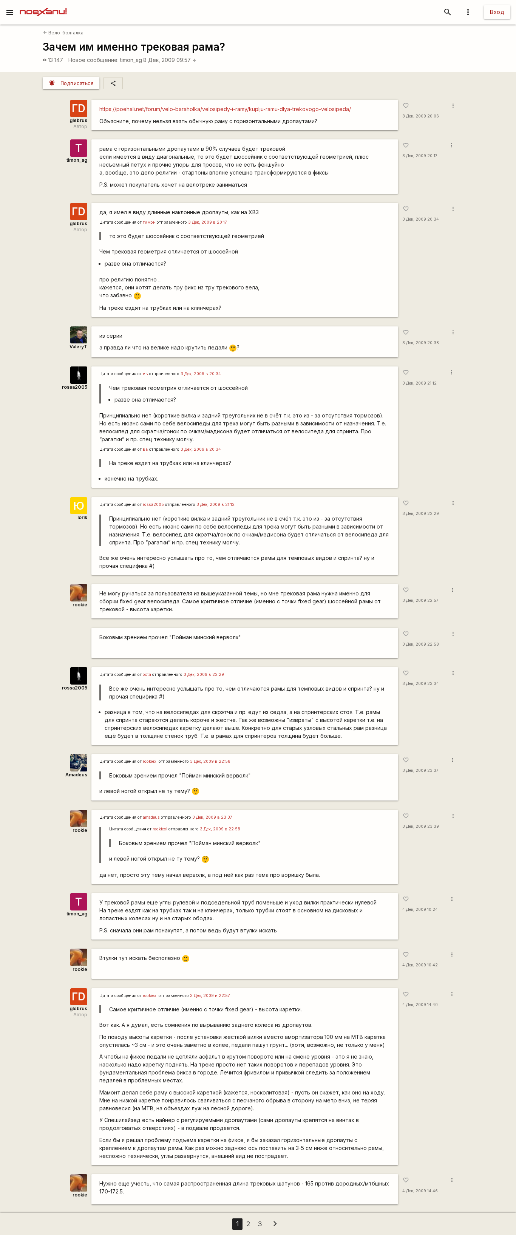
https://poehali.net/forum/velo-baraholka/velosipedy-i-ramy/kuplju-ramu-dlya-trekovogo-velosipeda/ (225, 109)
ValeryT (78, 346)
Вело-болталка (63, 33)
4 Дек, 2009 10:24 (420, 909)
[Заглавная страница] (43, 5)
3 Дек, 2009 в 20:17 (207, 222)
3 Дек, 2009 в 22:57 (210, 995)
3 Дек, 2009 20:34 (420, 219)
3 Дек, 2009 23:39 (420, 826)
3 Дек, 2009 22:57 (420, 600)
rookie (80, 604)
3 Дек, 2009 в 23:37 (212, 817)
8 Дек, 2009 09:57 (169, 60)
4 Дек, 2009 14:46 (420, 1191)
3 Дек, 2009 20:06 (420, 116)
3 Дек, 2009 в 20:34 (201, 373)
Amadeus (76, 774)
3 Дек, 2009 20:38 (420, 342)
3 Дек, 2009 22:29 (420, 513)
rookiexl (150, 761)
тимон (149, 222)
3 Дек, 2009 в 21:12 (215, 504)
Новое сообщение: (93, 60)
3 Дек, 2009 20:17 (419, 155)
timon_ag (131, 60)
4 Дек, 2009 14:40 (420, 1004)
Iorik (82, 517)
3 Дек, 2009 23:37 (420, 770)
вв (145, 373)
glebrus (78, 120)
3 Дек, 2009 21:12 (419, 383)
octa (147, 674)
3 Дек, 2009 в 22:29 (204, 674)
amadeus (151, 817)
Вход (497, 12)
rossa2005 (74, 387)
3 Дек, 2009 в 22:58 (210, 761)
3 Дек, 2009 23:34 (420, 683)
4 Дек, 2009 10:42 (420, 965)
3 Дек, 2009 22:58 (420, 644)
